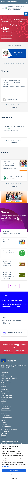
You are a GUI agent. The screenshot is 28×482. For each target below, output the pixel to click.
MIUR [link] (2, 375)
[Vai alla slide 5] (9, 63)
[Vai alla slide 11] (20, 63)
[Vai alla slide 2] (4, 63)
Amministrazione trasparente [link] (9, 429)
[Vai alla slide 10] (18, 63)
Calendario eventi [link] (6, 426)
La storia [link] (3, 401)
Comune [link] (3, 386)
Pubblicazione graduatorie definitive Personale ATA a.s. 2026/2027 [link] (12, 82)
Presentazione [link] (5, 391)
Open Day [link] (6, 161)
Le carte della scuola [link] (6, 397)
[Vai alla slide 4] (8, 63)
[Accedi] (25, 2)
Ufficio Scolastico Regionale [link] (9, 377)
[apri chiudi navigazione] (3, 8)
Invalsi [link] (3, 384)
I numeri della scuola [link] (6, 395)
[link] (26, 14)
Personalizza (14, 474)
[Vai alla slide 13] (23, 63)
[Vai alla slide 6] (11, 63)
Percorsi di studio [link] (5, 410)
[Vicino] (26, 445)
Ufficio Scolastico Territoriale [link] (9, 378)
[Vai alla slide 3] (6, 63)
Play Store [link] (21, 350)
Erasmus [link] (3, 437)
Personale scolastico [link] (6, 406)
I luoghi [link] (3, 393)
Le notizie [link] (3, 422)
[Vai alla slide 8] (15, 63)
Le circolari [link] (4, 424)
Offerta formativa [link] (5, 415)
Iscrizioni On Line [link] (5, 382)
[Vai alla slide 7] (13, 63)
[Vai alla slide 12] (21, 63)
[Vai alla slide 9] (16, 63)
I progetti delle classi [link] (6, 417)
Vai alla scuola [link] (6, 37)
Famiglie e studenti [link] (6, 408)
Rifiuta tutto (14, 478)
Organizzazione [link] (5, 399)
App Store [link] (9, 350)
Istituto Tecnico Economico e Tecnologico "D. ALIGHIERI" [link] (11, 305)
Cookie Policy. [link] (5, 466)
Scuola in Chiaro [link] (5, 380)
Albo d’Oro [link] (4, 433)
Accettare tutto (14, 470)
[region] (14, 463)
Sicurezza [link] (3, 435)
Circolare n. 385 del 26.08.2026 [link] (13, 126)
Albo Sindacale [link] (5, 431)
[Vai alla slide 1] (3, 63)
